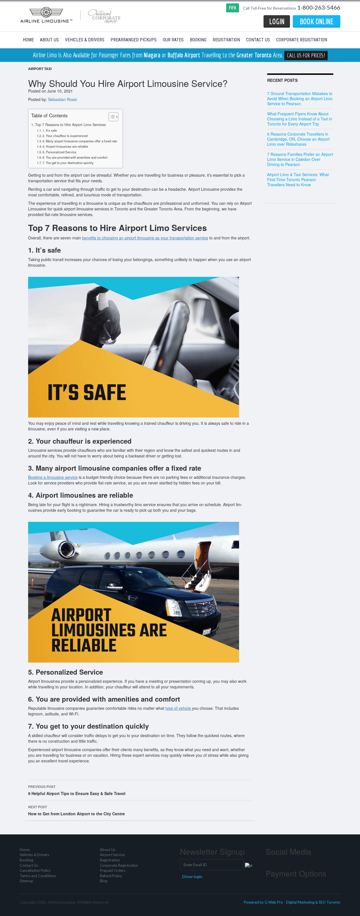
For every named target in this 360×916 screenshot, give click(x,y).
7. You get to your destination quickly (68, 162)
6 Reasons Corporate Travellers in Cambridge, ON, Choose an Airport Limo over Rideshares (298, 139)
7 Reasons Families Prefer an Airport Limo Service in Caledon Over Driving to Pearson (300, 159)
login (276, 21)
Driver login (192, 876)
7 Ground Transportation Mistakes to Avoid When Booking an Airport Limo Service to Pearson (299, 98)
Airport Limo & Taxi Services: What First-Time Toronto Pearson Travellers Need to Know (298, 179)
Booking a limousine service (53, 477)
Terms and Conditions (38, 876)
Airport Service (112, 854)
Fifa (232, 8)
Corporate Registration (301, 39)
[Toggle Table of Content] (110, 117)
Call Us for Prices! (306, 55)
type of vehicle (178, 708)
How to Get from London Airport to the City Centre (76, 810)
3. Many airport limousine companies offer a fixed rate (79, 141)
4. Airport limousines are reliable (65, 146)
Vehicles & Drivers (84, 39)
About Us (49, 39)
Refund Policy (111, 876)
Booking (198, 39)
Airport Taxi (39, 68)
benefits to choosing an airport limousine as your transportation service (145, 238)
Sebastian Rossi (62, 99)
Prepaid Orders (112, 870)
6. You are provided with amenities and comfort (74, 157)
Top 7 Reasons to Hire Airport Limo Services (70, 124)
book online (316, 21)
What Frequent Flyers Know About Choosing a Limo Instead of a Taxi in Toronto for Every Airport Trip (299, 119)
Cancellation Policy (35, 870)
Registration (110, 860)
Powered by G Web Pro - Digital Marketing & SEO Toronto (292, 902)
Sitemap (26, 881)
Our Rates (173, 39)
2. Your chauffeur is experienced (64, 135)
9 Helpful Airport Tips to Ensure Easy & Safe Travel (76, 790)
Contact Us (258, 39)
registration (226, 39)
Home (28, 39)
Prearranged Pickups (134, 39)
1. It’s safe (49, 130)
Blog (103, 881)
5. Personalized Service (59, 152)
